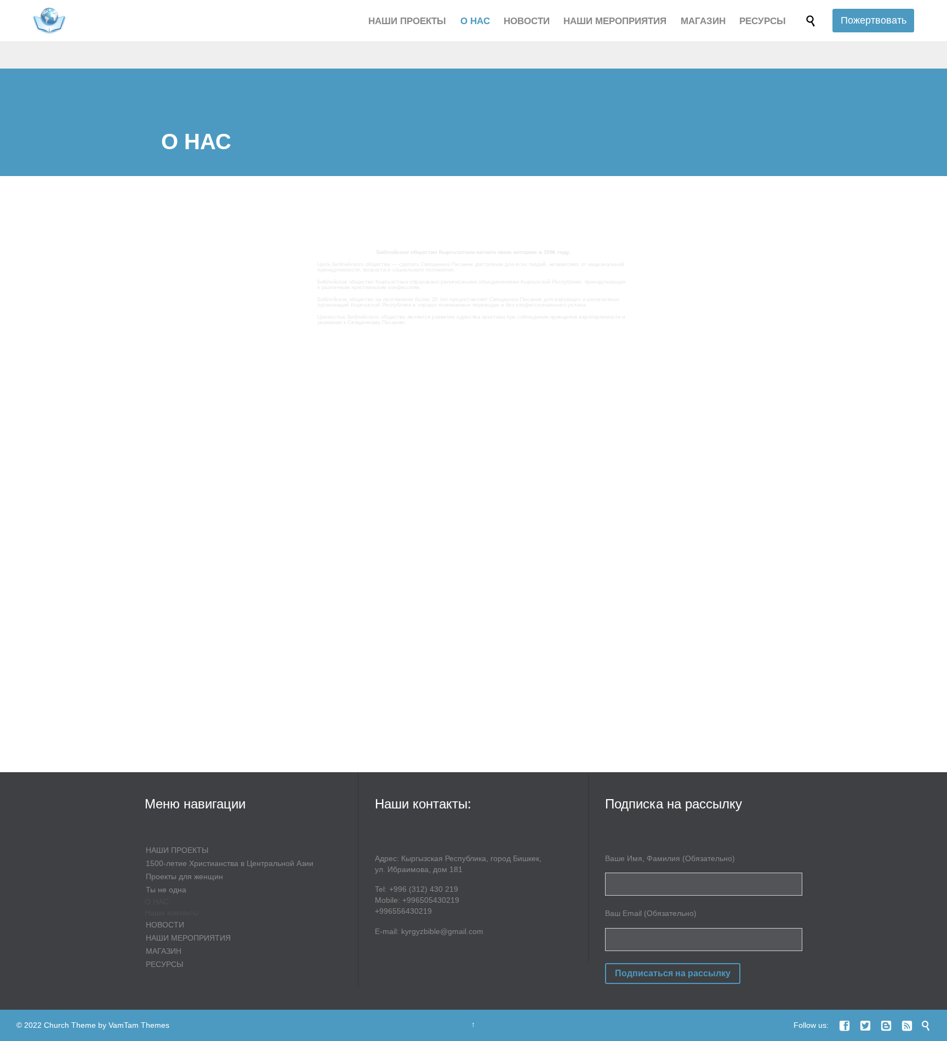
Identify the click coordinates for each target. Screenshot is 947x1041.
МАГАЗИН (163, 951)
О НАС (157, 901)
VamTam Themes (139, 1025)
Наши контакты (172, 912)
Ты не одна (166, 889)
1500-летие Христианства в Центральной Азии (229, 863)
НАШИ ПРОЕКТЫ (177, 850)
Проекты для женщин (184, 876)
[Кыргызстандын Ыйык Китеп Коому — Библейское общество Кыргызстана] (49, 20)
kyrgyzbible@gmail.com (442, 931)
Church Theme (70, 1025)
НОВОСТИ (165, 924)
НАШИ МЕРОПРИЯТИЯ (188, 937)
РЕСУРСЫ (164, 964)
